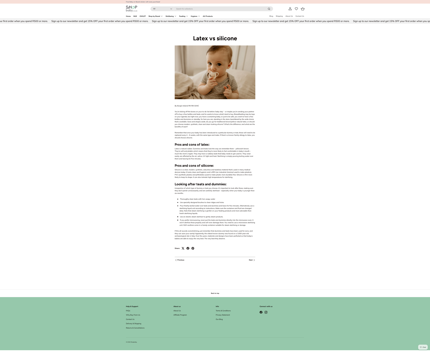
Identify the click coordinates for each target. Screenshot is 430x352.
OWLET (143, 16)
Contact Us (300, 16)
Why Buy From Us (133, 315)
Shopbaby (134, 342)
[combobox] (211, 8)
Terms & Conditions (223, 311)
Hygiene (194, 16)
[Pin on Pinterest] (192, 248)
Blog (271, 16)
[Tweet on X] (183, 248)
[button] (302, 8)
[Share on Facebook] (187, 248)
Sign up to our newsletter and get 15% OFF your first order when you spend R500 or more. (91, 21)
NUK (135, 16)
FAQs (128, 311)
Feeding (182, 16)
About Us (289, 16)
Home (128, 16)
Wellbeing (170, 16)
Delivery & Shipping (133, 323)
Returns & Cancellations (135, 328)
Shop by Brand (154, 16)
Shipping (279, 16)
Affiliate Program (180, 315)
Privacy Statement (223, 315)
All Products (208, 16)
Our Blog (219, 319)
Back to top (215, 293)
